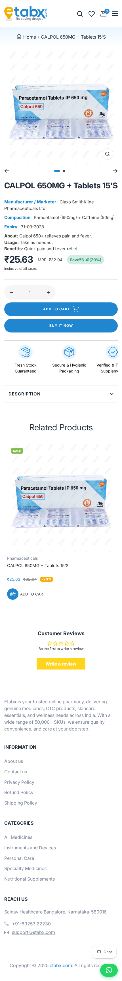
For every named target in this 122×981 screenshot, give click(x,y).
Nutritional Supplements (29, 879)
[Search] (80, 13)
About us (13, 761)
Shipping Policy (20, 803)
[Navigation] (115, 13)
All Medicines (18, 837)
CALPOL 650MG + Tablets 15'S (38, 565)
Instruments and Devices (30, 848)
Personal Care (19, 858)
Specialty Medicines (25, 868)
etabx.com (61, 965)
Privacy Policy (19, 782)
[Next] (115, 171)
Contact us (15, 771)
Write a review (61, 664)
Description (25, 394)
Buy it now (61, 325)
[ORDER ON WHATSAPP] (109, 970)
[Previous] (6, 171)
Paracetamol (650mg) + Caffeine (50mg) (74, 217)
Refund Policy (18, 792)
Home (29, 37)
